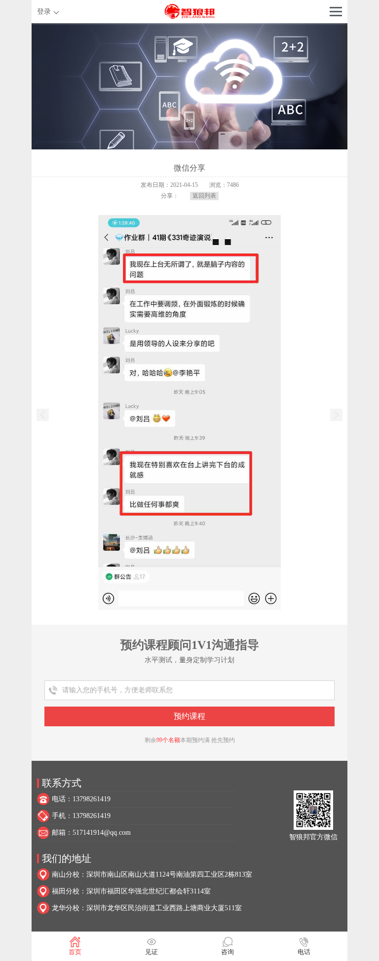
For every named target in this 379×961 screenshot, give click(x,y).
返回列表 (204, 195)
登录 (44, 11)
